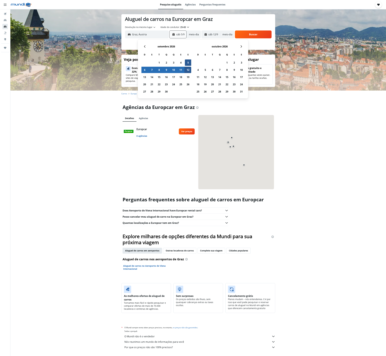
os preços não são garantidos (185, 327)
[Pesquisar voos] (5, 14)
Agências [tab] (143, 118)
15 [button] (159, 77)
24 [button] (173, 84)
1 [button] (159, 62)
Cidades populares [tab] (238, 250)
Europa (134, 93)
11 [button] (180, 70)
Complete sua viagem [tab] (211, 250)
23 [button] (166, 84)
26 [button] (188, 84)
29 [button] (159, 91)
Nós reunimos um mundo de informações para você (154, 341)
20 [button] (144, 84)
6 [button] (144, 70)
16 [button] (166, 77)
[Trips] (5, 48)
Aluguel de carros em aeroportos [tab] (142, 250)
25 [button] (180, 84)
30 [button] (166, 91)
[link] (187, 131)
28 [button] (151, 91)
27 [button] (144, 91)
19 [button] (188, 77)
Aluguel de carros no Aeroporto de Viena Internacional (144, 267)
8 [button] (159, 70)
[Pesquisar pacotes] (5, 33)
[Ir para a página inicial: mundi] (21, 5)
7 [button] (152, 70)
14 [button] (151, 77)
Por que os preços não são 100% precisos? (148, 347)
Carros (124, 93)
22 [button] (159, 84)
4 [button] (181, 62)
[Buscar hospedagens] (5, 20)
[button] (5, 4)
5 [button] (188, 62)
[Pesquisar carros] (5, 27)
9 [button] (166, 70)
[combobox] (140, 27)
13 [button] (144, 77)
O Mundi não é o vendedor (139, 336)
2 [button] (166, 62)
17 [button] (173, 77)
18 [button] (180, 77)
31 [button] (241, 91)
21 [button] (151, 84)
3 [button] (173, 62)
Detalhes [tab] (129, 118)
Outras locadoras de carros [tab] (180, 250)
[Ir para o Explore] (5, 39)
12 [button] (188, 70)
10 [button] (173, 70)
